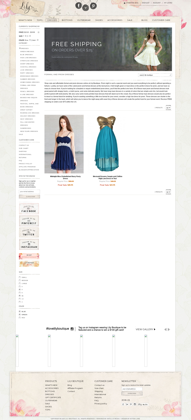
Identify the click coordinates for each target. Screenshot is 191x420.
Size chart (99, 388)
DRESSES (25, 48)
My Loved (168, 3)
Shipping (23, 151)
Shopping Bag (132, 3)
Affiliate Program (27, 167)
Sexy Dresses (26, 119)
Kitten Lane (135, 418)
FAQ (20, 160)
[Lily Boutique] (32, 8)
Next (169, 329)
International (25, 154)
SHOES (48, 406)
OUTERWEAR (51, 400)
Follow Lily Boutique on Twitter (85, 5)
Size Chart (23, 148)
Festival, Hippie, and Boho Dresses (29, 105)
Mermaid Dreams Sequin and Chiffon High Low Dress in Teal (107, 177)
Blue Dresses (26, 54)
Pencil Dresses (27, 91)
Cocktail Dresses (28, 67)
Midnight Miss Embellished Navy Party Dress (65, 177)
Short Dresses (27, 64)
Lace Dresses (26, 70)
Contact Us (24, 145)
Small (24, 277)
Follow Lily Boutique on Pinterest (93, 4)
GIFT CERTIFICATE (53, 397)
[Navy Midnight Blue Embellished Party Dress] (64, 144)
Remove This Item (38, 32)
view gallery (144, 329)
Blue (24, 311)
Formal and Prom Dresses (28, 87)
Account (157, 3)
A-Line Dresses (27, 94)
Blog (70, 385)
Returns (22, 157)
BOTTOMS (50, 391)
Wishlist (145, 3)
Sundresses (25, 128)
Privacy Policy (25, 163)
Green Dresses (27, 51)
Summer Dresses (27, 79)
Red (23, 317)
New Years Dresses (29, 131)
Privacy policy (101, 403)
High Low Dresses (28, 57)
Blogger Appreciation (29, 170)
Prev (165, 329)
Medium (25, 280)
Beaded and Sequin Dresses (28, 99)
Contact (71, 391)
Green (24, 314)
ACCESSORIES (52, 388)
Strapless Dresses (29, 61)
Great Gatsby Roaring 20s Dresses (29, 111)
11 (22, 296)
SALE (21, 134)
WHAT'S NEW (51, 385)
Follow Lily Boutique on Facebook (78, 4)
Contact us (99, 385)
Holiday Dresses (27, 116)
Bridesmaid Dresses (29, 76)
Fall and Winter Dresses (27, 123)
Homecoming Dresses (29, 82)
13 (23, 299)
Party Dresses (27, 73)
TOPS (47, 410)
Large (24, 283)
